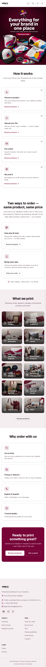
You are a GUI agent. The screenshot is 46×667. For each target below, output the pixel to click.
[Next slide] (43, 36)
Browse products (23, 419)
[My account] (38, 3)
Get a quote (33, 553)
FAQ (26, 629)
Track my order (30, 622)
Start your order (12, 273)
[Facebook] (4, 611)
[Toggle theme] (28, 3)
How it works (6, 625)
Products (5, 622)
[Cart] (33, 3)
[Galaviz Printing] (5, 3)
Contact (27, 639)
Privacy (4, 652)
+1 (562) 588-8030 (11, 603)
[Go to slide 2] (24, 62)
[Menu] (42, 3)
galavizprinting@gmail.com (13, 606)
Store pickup (29, 635)
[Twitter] (13, 611)
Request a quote (7, 629)
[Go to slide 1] (21, 62)
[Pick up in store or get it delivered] (23, 36)
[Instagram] (8, 611)
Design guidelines (31, 632)
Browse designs (12, 244)
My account (29, 625)
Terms (4, 648)
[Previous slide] (3, 36)
